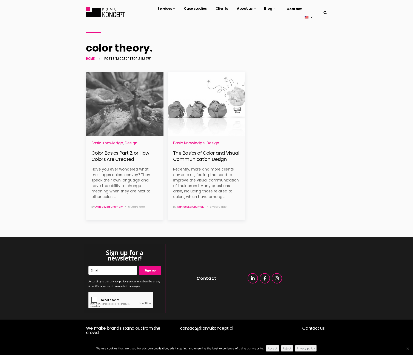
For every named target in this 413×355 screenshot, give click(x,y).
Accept (272, 348)
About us (245, 8)
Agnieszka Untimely (109, 207)
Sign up (150, 270)
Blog (268, 8)
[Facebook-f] (265, 278)
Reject (287, 348)
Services (164, 8)
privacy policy (118, 281)
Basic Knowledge (107, 143)
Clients (222, 8)
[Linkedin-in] (253, 278)
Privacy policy (306, 348)
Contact (294, 8)
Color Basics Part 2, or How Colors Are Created (120, 156)
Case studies (195, 8)
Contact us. (313, 328)
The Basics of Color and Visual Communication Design (206, 156)
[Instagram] (277, 278)
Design (131, 143)
